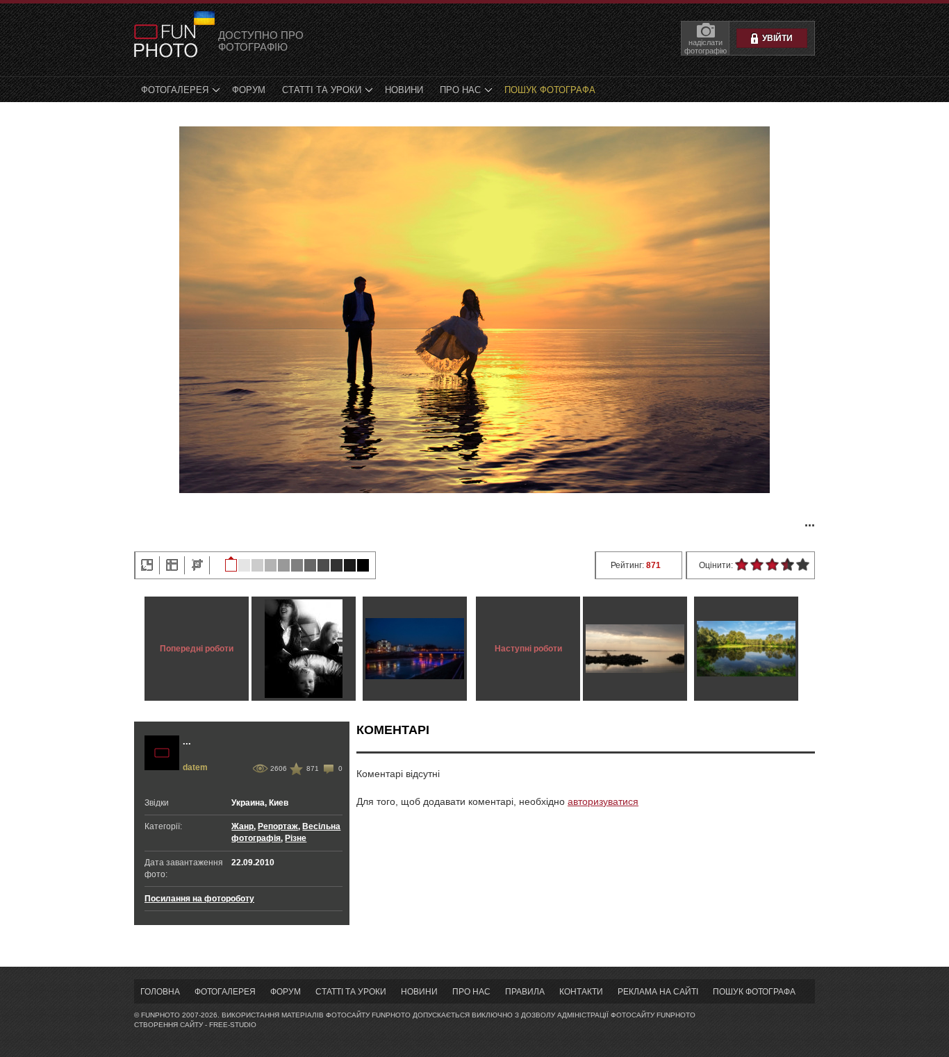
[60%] (284, 564)
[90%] (244, 564)
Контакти (581, 992)
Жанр (242, 826)
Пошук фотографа (549, 90)
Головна (160, 992)
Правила (525, 992)
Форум (248, 90)
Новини (404, 90)
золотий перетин (172, 565)
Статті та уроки (321, 90)
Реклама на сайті (658, 992)
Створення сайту (168, 1025)
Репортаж (278, 826)
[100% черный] (363, 564)
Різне (295, 838)
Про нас (460, 90)
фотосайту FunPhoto (653, 1015)
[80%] (257, 564)
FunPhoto (165, 41)
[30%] (323, 564)
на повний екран (147, 565)
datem (195, 767)
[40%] (310, 564)
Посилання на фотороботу (199, 899)
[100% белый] (231, 564)
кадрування (197, 565)
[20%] (337, 564)
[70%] (271, 564)
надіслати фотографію (705, 46)
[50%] (297, 564)
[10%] (350, 564)
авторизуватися (603, 801)
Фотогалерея (174, 90)
